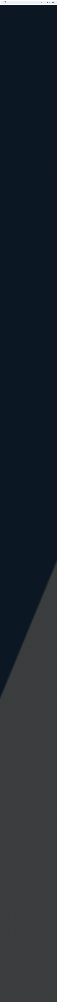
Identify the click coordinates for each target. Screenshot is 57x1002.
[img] (53, 2)
